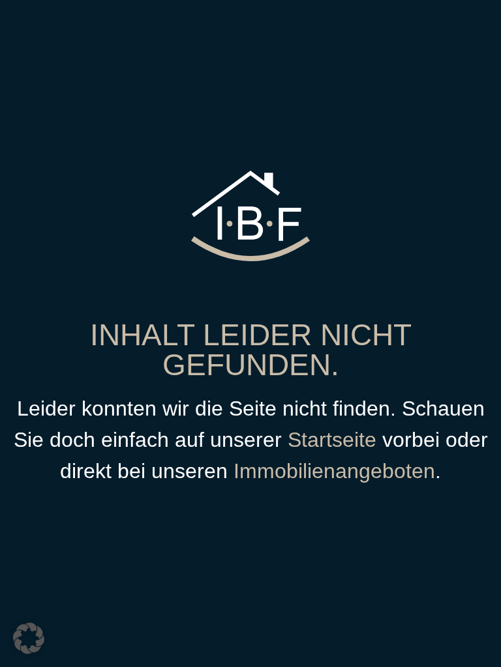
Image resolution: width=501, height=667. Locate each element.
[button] (28, 638)
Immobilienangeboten (334, 471)
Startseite (332, 439)
